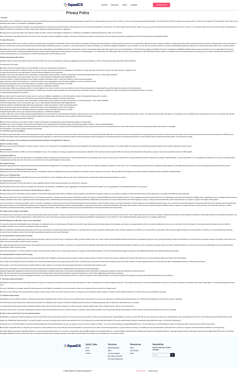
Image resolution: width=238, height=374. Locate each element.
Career (124, 5)
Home (87, 348)
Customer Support (114, 353)
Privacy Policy (140, 371)
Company (134, 5)
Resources (115, 5)
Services (104, 5)
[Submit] (172, 355)
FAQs (132, 353)
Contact (88, 353)
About (87, 350)
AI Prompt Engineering (115, 359)
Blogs (132, 348)
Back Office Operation (115, 356)
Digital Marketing (113, 348)
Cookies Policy (153, 371)
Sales (109, 350)
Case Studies (134, 350)
